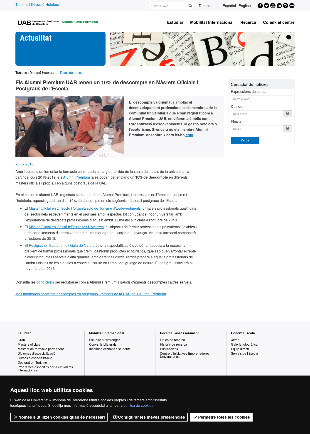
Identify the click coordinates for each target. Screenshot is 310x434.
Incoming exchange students (109, 349)
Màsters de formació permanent (41, 349)
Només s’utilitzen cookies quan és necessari (61, 417)
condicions (45, 282)
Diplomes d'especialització (36, 353)
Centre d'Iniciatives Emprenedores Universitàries (184, 355)
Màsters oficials (29, 344)
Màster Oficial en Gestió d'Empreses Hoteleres (66, 226)
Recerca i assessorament (179, 333)
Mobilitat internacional (106, 333)
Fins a (236, 121)
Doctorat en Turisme (32, 362)
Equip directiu (241, 349)
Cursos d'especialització (35, 358)
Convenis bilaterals (102, 344)
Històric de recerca (173, 344)
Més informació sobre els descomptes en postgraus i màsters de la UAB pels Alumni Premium (90, 293)
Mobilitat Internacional (212, 22)
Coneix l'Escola (243, 333)
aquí (189, 134)
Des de (236, 106)
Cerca (245, 140)
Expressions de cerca (248, 91)
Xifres (235, 339)
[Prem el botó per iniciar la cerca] (190, 5)
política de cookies (138, 405)
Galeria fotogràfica (244, 344)
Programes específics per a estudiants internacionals (45, 368)
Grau (21, 339)
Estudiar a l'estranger (104, 339)
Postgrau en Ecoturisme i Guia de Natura (62, 245)
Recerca (248, 22)
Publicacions (169, 349)
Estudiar (175, 22)
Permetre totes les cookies (224, 417)
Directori (205, 5)
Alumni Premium (76, 177)
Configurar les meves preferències (151, 417)
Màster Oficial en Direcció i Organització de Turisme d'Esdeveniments (85, 208)
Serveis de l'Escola (244, 353)
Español (229, 5)
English (245, 5)
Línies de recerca (172, 339)
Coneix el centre (279, 22)
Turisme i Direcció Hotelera (37, 4)
